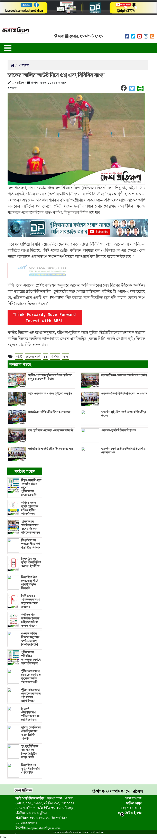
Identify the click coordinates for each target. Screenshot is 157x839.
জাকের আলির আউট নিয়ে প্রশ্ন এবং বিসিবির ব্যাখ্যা (56, 75)
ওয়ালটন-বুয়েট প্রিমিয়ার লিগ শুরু (118, 430)
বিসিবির (55, 356)
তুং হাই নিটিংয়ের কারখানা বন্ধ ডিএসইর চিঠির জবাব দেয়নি (29, 751)
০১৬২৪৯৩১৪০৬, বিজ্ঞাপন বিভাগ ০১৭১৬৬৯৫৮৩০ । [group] (41, 820)
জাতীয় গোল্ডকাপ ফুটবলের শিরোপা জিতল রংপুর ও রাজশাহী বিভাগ (50, 377)
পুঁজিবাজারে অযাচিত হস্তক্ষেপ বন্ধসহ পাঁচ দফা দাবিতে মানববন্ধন (30, 527)
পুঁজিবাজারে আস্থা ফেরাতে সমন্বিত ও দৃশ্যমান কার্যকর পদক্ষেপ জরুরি (31, 676)
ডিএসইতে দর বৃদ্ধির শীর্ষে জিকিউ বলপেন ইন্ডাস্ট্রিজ (31, 562)
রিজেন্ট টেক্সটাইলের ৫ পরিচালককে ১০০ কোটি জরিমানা (30, 714)
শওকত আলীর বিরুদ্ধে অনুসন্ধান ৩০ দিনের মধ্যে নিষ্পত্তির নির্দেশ (30, 639)
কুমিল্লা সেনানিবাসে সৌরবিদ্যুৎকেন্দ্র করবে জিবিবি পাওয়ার (31, 733)
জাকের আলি (33, 356)
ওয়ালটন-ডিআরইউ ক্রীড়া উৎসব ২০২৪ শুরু (51, 449)
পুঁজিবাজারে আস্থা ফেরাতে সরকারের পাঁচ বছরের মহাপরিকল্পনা (31, 695)
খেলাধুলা (23, 65)
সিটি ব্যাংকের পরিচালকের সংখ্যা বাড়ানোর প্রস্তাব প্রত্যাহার (30, 601)
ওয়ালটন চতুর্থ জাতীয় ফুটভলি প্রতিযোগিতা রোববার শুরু (123, 450)
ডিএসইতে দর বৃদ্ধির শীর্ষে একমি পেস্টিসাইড (30, 768)
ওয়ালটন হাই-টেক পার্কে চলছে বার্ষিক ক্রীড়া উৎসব (123, 413)
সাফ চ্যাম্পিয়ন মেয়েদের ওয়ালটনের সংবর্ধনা (50, 430)
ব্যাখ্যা (65, 356)
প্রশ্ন (45, 356)
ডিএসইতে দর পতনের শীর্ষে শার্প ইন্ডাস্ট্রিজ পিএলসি (30, 543)
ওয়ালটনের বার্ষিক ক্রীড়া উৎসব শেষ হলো (49, 412)
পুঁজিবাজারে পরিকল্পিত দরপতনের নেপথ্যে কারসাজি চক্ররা (31, 657)
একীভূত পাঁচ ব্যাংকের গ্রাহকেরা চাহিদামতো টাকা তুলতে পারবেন (30, 620)
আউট (19, 356)
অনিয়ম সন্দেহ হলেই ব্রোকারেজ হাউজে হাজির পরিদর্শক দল (29, 508)
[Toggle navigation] (8, 48)
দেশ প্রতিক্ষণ (19, 83)
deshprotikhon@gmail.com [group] (38, 827)
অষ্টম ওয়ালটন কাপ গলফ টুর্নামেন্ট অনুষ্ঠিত (50, 393)
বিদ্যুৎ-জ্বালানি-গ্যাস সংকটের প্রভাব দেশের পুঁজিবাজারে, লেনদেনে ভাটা (31, 487)
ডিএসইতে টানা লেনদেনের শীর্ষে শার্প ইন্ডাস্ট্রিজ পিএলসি (29, 582)
